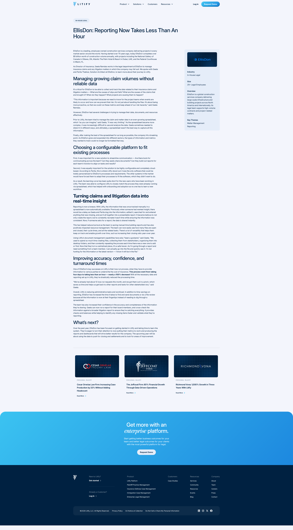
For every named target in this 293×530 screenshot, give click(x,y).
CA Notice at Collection (134, 511)
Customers (152, 4)
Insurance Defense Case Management (141, 489)
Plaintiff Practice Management (138, 485)
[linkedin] (199, 511)
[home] (89, 4)
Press (213, 493)
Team (213, 485)
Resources (194, 489)
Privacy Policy (117, 511)
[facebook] (211, 511)
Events (192, 493)
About (213, 481)
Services (193, 481)
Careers (214, 489)
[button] (124, 4)
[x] (207, 511)
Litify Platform (132, 481)
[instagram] (203, 511)
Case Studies (173, 481)
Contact (214, 497)
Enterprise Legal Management (138, 497)
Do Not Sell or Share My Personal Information (162, 511)
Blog (191, 497)
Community (194, 485)
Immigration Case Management (139, 493)
